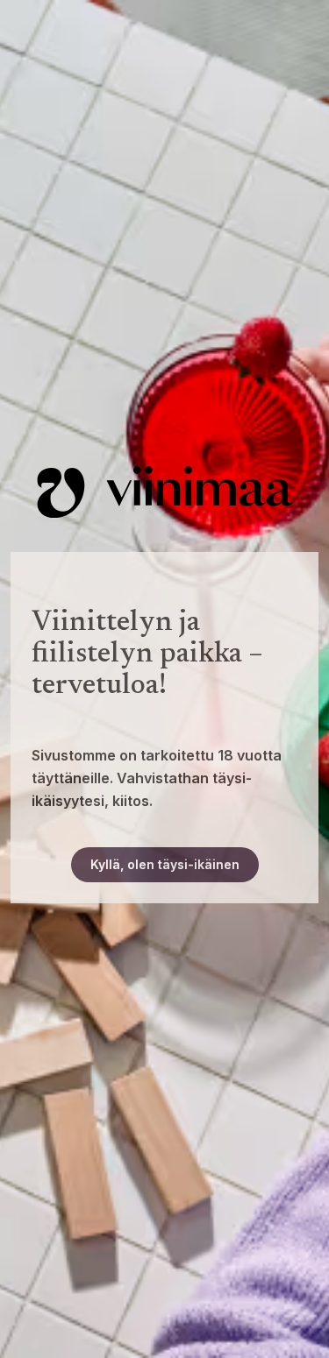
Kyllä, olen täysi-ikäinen (165, 864)
